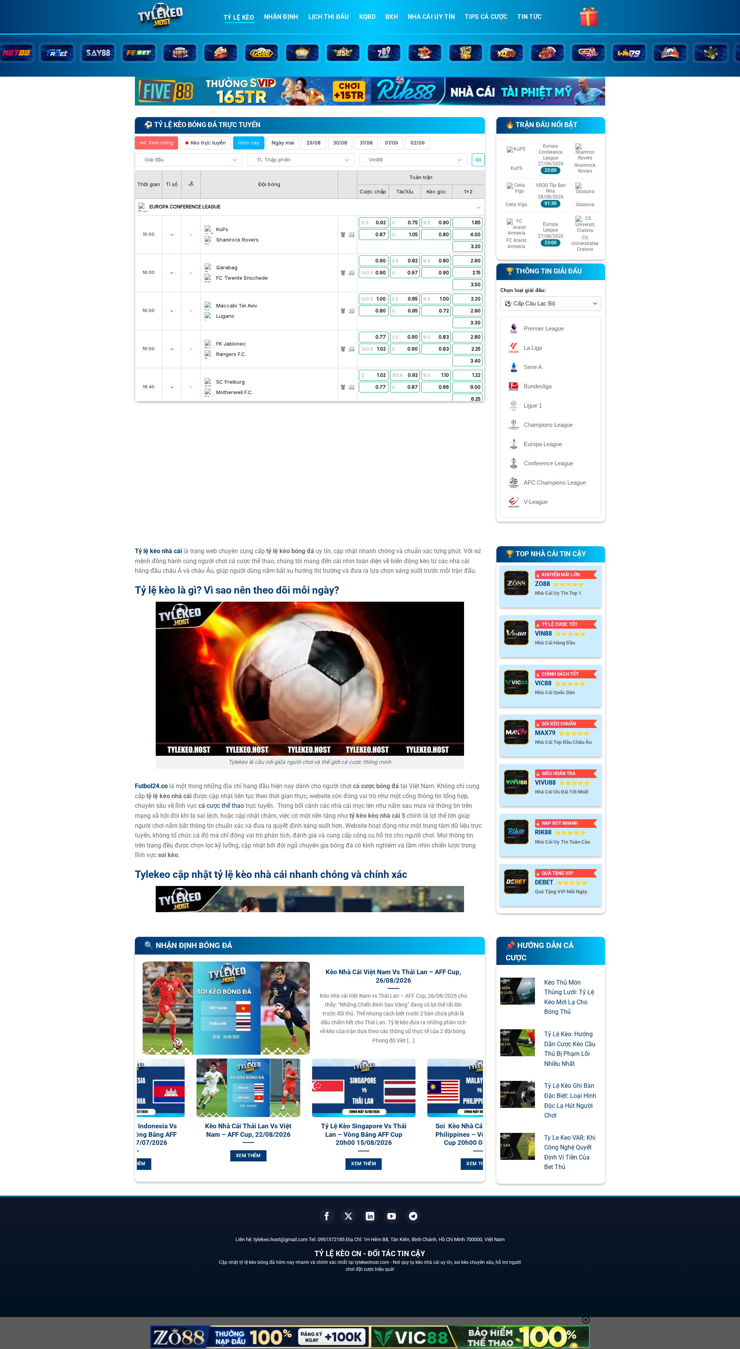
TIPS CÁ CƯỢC (486, 16)
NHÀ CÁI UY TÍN (431, 16)
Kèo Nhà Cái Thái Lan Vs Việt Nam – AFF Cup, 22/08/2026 (195, 1130)
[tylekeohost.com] (173, 17)
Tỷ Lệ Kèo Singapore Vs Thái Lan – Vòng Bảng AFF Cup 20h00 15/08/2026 (310, 1134)
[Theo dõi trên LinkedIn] (370, 1216)
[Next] (478, 1123)
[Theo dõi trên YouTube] (391, 1216)
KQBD (367, 16)
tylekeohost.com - (374, 1262)
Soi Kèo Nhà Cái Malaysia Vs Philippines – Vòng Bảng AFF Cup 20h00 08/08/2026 (425, 1134)
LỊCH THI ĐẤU (328, 16)
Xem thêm (194, 1155)
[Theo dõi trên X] (348, 1216)
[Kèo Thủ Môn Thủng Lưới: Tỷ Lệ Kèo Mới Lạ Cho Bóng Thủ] (517, 999)
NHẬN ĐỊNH (281, 16)
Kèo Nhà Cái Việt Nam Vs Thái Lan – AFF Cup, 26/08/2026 (393, 976)
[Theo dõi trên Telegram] (413, 1216)
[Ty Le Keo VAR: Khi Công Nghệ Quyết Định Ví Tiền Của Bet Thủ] (517, 1154)
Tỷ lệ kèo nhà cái (158, 551)
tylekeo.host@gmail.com (281, 1239)
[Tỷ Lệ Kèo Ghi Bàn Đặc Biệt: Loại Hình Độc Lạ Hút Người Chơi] (517, 1103)
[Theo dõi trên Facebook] (327, 1216)
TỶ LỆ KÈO (239, 17)
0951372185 (331, 1239)
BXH (391, 16)
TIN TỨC (529, 16)
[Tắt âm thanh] (478, 159)
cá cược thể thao (221, 805)
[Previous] (141, 1123)
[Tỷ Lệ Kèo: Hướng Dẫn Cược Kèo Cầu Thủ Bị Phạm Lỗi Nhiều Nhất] (517, 1051)
